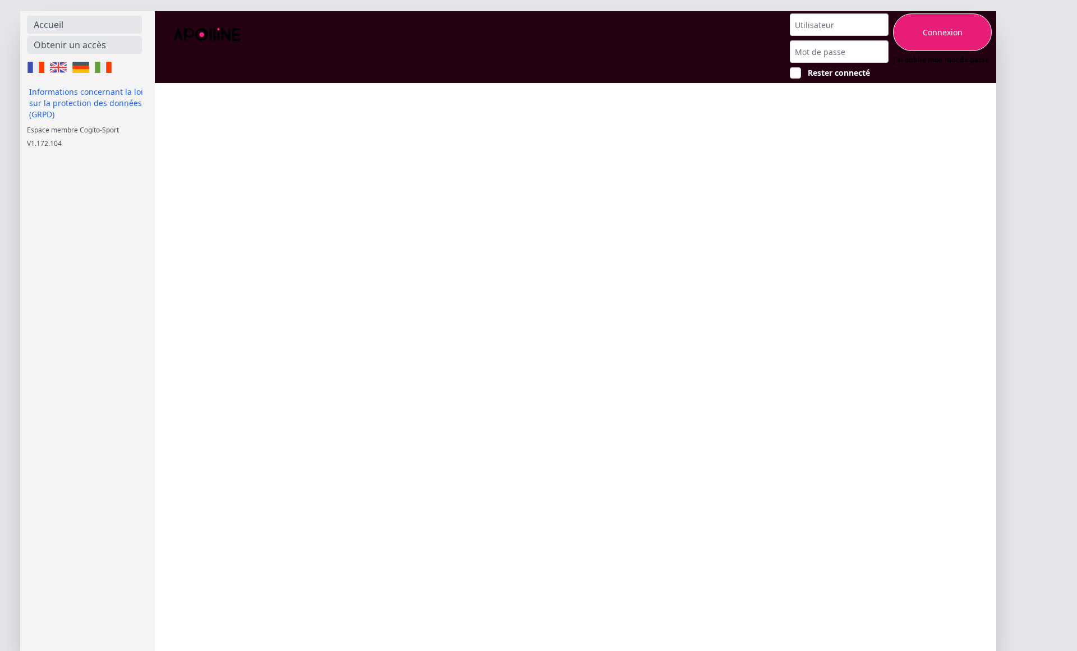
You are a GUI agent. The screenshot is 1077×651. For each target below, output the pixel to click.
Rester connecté (839, 72)
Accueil (48, 25)
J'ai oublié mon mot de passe (941, 60)
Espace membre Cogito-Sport (73, 130)
